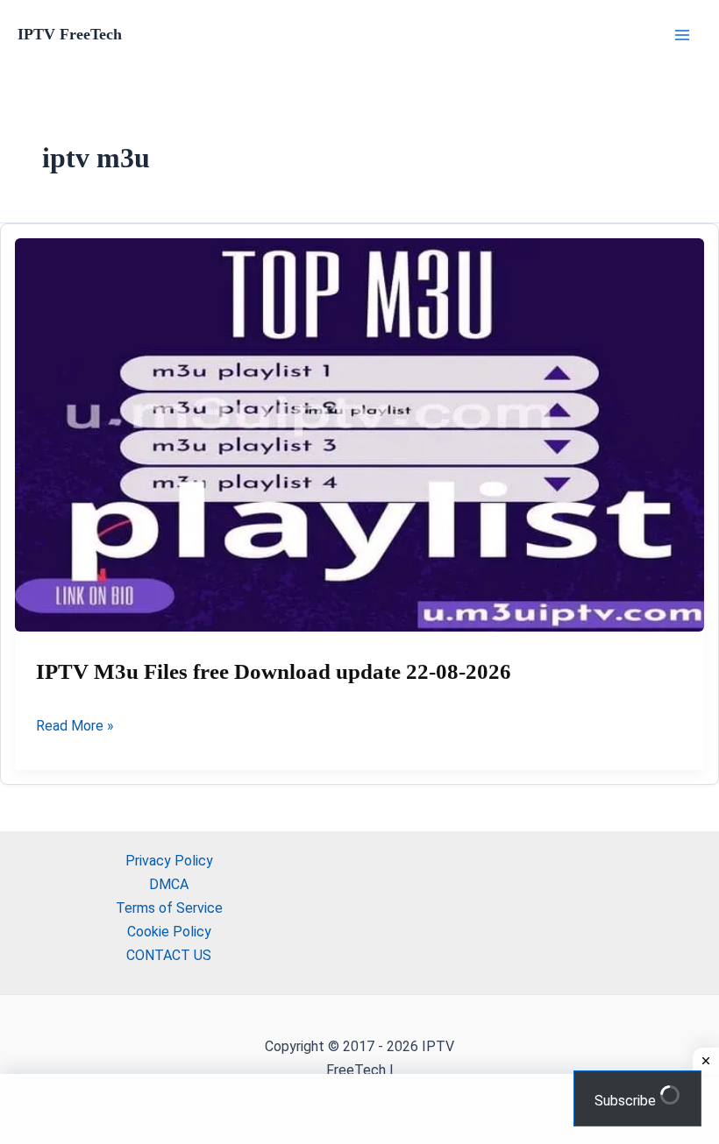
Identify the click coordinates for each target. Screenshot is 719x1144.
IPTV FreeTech (70, 34)
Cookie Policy (169, 931)
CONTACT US (168, 955)
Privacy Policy (169, 860)
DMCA (169, 884)
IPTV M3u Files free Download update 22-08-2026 (273, 671)
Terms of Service (169, 908)
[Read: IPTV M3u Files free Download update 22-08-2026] (359, 435)
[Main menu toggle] (682, 35)
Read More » (75, 727)
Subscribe (626, 1100)
